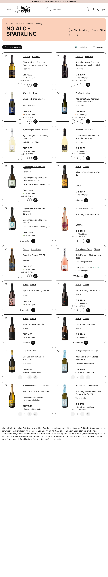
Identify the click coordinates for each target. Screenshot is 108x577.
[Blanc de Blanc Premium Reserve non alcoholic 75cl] (11, 65)
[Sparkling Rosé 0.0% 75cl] (64, 218)
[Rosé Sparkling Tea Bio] (11, 327)
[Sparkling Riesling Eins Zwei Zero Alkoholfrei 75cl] (64, 395)
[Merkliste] (98, 9)
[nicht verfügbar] (35, 377)
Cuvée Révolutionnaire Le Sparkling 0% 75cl (87, 136)
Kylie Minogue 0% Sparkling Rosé (88, 256)
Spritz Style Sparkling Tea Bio (36, 290)
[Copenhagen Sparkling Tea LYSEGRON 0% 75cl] (11, 175)
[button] (6, 56)
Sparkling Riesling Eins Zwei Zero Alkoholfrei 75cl (88, 392)
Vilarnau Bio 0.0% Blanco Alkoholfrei (87, 358)
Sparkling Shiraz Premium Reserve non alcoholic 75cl (88, 63)
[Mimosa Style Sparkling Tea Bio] (64, 175)
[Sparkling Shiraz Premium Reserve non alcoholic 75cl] (64, 65)
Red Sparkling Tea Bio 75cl (88, 290)
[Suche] (49, 9)
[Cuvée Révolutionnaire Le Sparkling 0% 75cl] (64, 139)
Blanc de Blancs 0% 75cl (34, 99)
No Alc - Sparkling (79, 30)
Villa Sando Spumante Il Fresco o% (33, 358)
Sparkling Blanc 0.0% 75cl (34, 255)
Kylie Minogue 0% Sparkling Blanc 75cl (35, 136)
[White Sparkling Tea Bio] (64, 327)
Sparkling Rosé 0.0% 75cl (87, 214)
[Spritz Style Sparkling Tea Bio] (11, 294)
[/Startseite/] (7, 24)
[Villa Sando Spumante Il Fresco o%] (11, 360)
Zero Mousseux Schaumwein (36, 391)
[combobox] (67, 9)
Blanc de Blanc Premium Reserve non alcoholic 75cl (35, 63)
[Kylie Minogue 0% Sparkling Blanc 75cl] (11, 139)
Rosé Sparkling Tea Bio (33, 324)
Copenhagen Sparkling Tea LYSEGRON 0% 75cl (35, 179)
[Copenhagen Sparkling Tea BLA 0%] (11, 218)
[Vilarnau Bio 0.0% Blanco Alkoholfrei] (64, 360)
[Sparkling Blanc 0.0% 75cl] (11, 258)
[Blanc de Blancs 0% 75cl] (11, 102)
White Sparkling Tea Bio (86, 324)
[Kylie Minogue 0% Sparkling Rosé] (64, 258)
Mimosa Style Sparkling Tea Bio (88, 173)
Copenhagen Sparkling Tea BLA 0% (35, 221)
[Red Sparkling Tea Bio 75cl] (64, 294)
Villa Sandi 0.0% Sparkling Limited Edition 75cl (87, 100)
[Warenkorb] (103, 9)
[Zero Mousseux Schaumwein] (11, 395)
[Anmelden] (93, 9)
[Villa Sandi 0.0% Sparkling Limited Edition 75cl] (64, 102)
